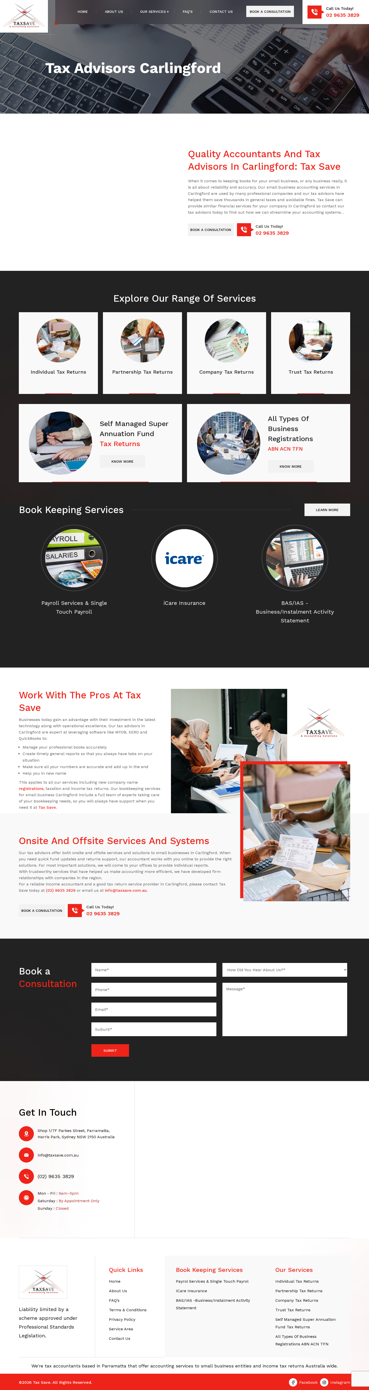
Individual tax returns (297, 1281)
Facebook (308, 1382)
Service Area (121, 1329)
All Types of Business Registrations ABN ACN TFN (302, 1340)
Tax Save (47, 807)
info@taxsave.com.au (126, 890)
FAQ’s (188, 12)
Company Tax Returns (296, 1300)
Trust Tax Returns (293, 1309)
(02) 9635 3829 (61, 890)
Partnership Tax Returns (299, 1290)
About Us (114, 12)
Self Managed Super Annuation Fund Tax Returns (305, 1323)
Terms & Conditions (128, 1309)
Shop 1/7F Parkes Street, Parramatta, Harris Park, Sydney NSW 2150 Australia (76, 1133)
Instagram (340, 1382)
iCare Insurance (191, 1290)
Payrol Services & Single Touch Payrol (212, 1281)
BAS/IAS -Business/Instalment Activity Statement (213, 1304)
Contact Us (221, 12)
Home (83, 12)
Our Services (153, 12)
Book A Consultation (270, 12)
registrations (31, 788)
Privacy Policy (122, 1319)
